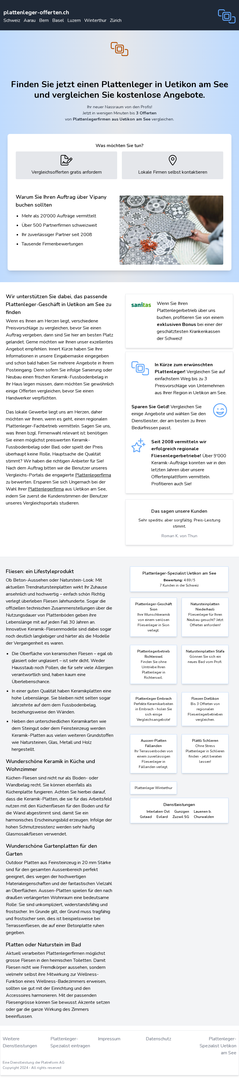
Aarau (30, 20)
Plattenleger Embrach (154, 698)
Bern (44, 20)
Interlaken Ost (158, 811)
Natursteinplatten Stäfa (205, 651)
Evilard (162, 816)
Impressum (109, 1039)
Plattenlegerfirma (93, 475)
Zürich (116, 20)
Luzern (74, 20)
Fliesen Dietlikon (205, 698)
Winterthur (95, 20)
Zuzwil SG (181, 816)
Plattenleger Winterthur (153, 788)
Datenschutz (158, 1039)
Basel (58, 20)
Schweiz (11, 20)
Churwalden (204, 816)
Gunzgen (181, 811)
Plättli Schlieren (205, 740)
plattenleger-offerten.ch (36, 12)
